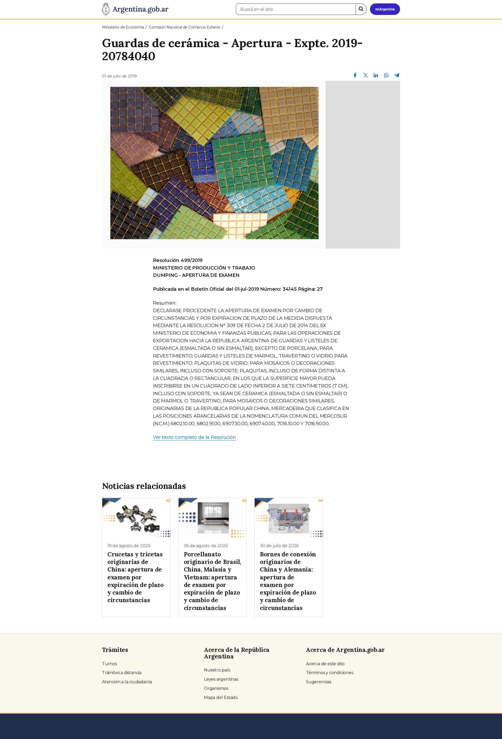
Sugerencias (318, 681)
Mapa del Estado (221, 697)
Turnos (109, 663)
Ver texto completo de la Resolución (194, 437)
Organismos (216, 688)
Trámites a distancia (121, 672)
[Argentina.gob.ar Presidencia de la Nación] (135, 9)
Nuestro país (217, 670)
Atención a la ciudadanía (127, 681)
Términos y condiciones (329, 672)
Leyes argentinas (221, 679)
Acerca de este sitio (325, 663)
